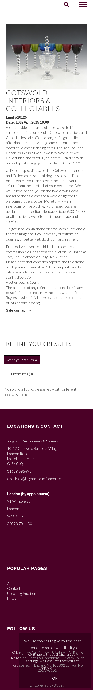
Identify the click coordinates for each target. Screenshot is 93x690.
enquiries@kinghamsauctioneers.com (36, 479)
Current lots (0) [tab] (21, 374)
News (11, 598)
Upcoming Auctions (21, 593)
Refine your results (20, 360)
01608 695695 (19, 471)
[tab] (46, 310)
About (12, 583)
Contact (13, 588)
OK (54, 678)
